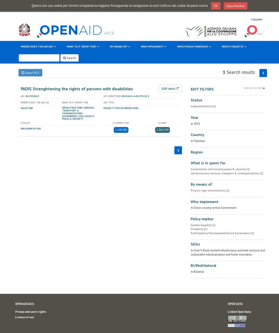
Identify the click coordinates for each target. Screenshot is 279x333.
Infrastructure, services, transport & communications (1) (227, 173)
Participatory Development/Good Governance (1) (222, 233)
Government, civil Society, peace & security (78, 118)
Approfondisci (235, 6)
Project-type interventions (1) (210, 190)
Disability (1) (199, 229)
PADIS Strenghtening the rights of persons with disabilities (77, 89)
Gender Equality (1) (203, 225)
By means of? (119, 46)
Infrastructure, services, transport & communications (78, 110)
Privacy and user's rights (30, 312)
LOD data (169, 89)
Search (71, 58)
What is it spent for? (82, 46)
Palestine (27, 108)
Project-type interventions (121, 108)
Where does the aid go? (37, 46)
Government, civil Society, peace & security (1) (220, 169)
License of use (24, 317)
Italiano (256, 19)
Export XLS (31, 73)
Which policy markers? (193, 46)
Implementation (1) (203, 106)
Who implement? (152, 46)
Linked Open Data (239, 312)
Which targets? (233, 46)
